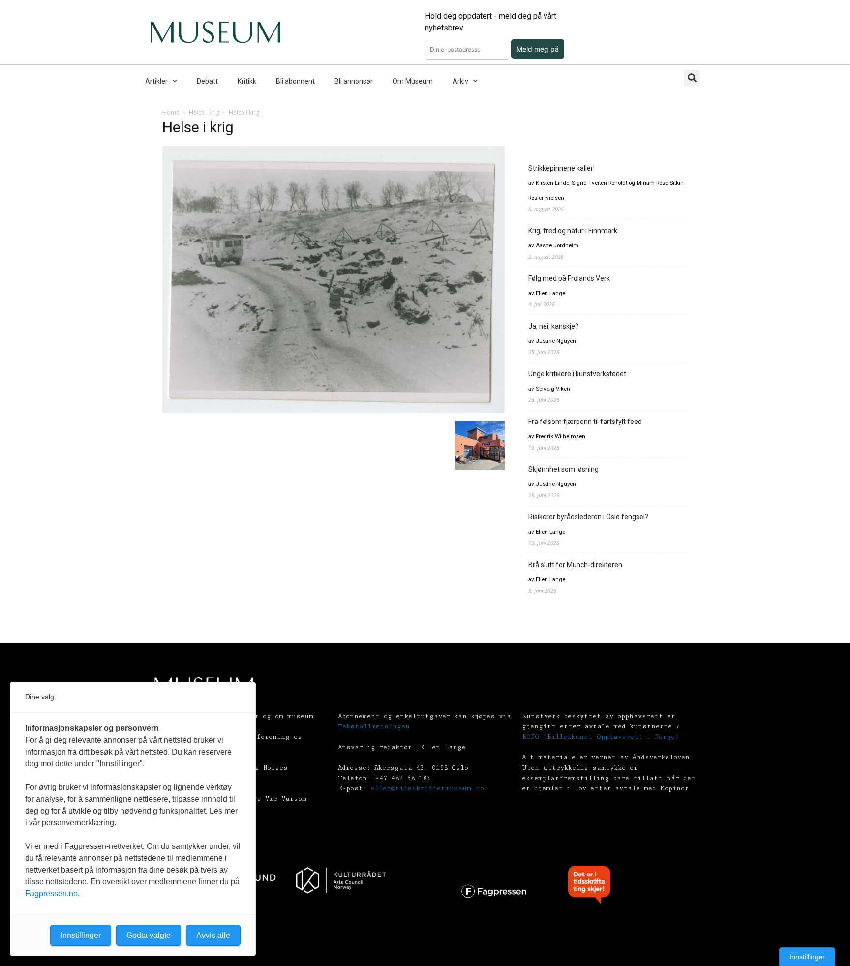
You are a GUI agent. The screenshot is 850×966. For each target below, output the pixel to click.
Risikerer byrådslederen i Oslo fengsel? (588, 517)
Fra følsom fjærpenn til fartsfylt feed (585, 421)
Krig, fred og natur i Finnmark (572, 231)
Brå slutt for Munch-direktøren (575, 565)
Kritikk (247, 81)
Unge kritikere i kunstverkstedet (577, 374)
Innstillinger (807, 957)
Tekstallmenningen (374, 726)
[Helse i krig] (333, 410)
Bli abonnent (295, 81)
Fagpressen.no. (52, 893)
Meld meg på (537, 49)
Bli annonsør (353, 81)
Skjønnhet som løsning (563, 469)
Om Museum (413, 81)
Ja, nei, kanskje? (553, 326)
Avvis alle (213, 935)
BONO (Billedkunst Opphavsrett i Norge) (600, 737)
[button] (692, 78)
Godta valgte (148, 935)
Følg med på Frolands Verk (569, 278)
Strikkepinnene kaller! (561, 168)
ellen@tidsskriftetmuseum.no (427, 788)
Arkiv (460, 81)
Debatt (207, 81)
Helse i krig (204, 112)
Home (171, 112)
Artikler (156, 81)
